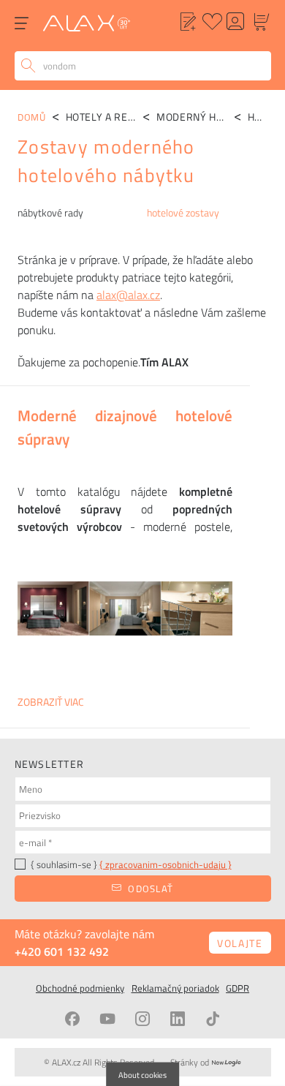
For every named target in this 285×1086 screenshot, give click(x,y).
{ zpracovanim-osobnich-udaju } (165, 864)
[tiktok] (212, 1018)
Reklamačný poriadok (175, 988)
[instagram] (142, 1018)
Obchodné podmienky (80, 988)
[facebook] (72, 1018)
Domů (32, 117)
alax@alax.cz (128, 294)
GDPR (237, 988)
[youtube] (107, 1018)
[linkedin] (177, 1018)
